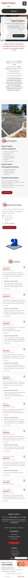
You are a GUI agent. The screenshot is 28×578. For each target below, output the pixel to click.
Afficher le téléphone (10, 223)
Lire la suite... (6, 278)
